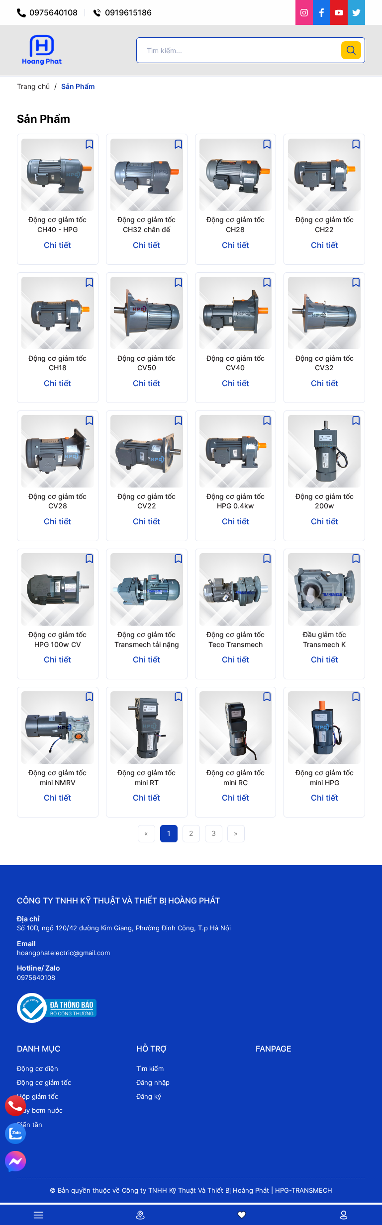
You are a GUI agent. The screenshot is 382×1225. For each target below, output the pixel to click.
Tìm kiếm (150, 1068)
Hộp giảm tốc (37, 1096)
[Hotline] (15, 1105)
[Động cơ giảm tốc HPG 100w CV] (57, 589)
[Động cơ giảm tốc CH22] (324, 174)
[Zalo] (15, 1133)
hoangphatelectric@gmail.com (63, 953)
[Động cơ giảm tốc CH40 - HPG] (57, 174)
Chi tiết (57, 245)
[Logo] (41, 49)
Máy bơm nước (40, 1110)
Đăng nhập (153, 1082)
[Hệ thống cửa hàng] (140, 1215)
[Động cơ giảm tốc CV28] (57, 451)
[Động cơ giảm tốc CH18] (57, 313)
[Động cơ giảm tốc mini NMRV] (57, 727)
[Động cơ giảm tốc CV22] (146, 451)
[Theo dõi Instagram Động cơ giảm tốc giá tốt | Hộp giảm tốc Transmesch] (304, 12)
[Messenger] (15, 1161)
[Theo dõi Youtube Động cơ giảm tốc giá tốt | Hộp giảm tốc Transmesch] (339, 12)
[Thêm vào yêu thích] (89, 143)
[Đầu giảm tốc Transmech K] (324, 589)
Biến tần (29, 1125)
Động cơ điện (37, 1068)
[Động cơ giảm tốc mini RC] (235, 727)
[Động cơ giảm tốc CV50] (146, 313)
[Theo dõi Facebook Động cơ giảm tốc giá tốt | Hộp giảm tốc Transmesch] (321, 12)
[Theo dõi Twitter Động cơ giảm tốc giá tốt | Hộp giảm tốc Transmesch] (356, 12)
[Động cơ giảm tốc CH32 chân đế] (146, 174)
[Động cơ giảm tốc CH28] (235, 174)
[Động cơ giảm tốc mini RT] (146, 727)
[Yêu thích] (242, 1215)
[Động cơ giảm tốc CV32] (324, 313)
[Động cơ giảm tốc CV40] (235, 313)
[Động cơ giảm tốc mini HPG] (324, 727)
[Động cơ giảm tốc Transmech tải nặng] (146, 589)
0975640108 (52, 12)
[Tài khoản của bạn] (343, 1215)
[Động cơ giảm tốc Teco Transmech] (235, 589)
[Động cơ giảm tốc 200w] (324, 451)
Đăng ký (148, 1096)
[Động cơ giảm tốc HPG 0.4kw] (235, 451)
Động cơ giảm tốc (44, 1082)
